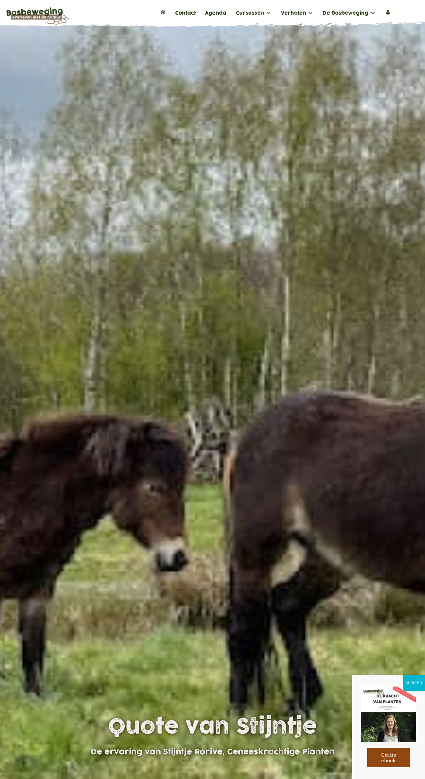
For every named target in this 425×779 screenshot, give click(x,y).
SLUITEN (414, 682)
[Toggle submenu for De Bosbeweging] (372, 13)
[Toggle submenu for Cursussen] (268, 13)
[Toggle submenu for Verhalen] (310, 13)
